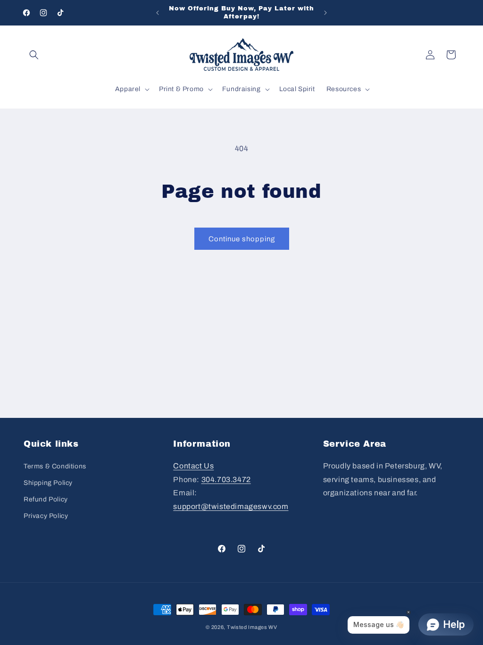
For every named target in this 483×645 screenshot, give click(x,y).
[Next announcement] (325, 13)
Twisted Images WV (252, 627)
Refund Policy (46, 499)
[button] (34, 54)
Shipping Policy (48, 482)
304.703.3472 (226, 479)
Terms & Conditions (55, 466)
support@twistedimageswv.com (230, 506)
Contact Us (193, 466)
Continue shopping (241, 239)
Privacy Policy (46, 515)
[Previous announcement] (157, 13)
